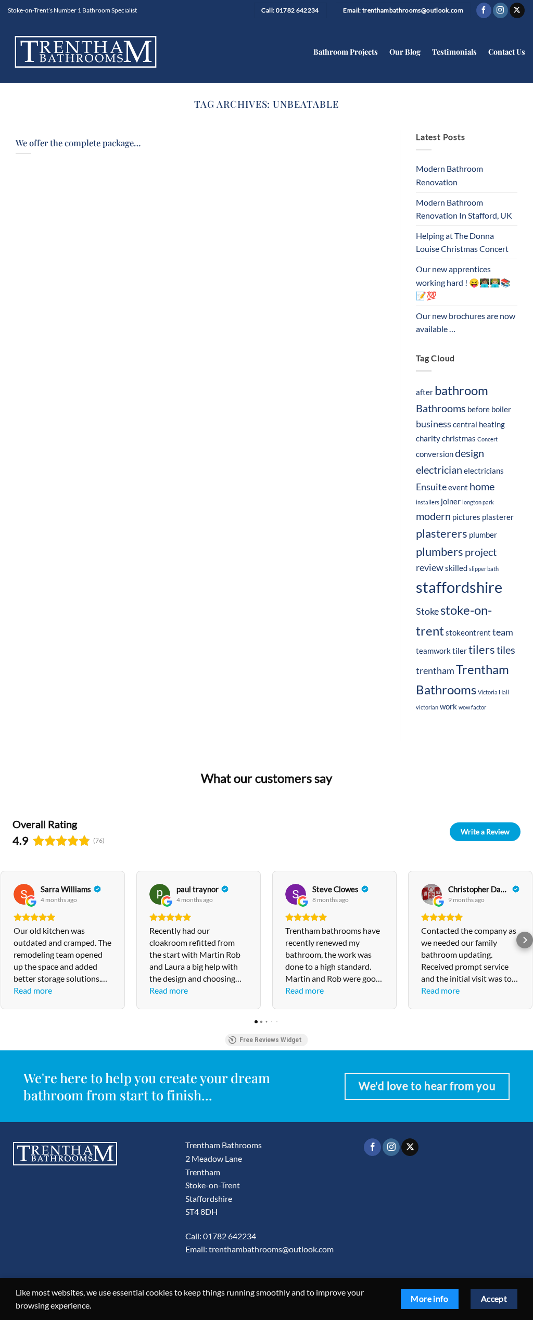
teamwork (433, 650)
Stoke (427, 611)
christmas (459, 438)
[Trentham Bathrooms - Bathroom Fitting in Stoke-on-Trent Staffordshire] (85, 52)
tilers (481, 649)
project (481, 551)
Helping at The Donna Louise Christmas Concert (462, 242)
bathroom (461, 390)
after (424, 392)
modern (433, 516)
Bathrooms (441, 408)
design (469, 453)
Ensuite (431, 486)
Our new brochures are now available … (465, 322)
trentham (435, 670)
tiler (459, 650)
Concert (487, 439)
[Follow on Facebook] (483, 10)
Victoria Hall (493, 692)
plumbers (439, 552)
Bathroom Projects (345, 51)
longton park (478, 502)
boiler (501, 409)
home (481, 486)
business (433, 423)
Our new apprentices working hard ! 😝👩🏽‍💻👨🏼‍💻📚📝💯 (463, 282)
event (458, 487)
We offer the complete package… (78, 142)
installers (427, 502)
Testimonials (454, 51)
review (429, 567)
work (448, 706)
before (478, 409)
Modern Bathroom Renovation (449, 175)
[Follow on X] (517, 10)
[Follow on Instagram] (500, 10)
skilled (456, 568)
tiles (506, 649)
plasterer (498, 517)
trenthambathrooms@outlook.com (271, 1249)
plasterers (441, 533)
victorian (427, 707)
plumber (483, 534)
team (502, 632)
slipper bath (484, 568)
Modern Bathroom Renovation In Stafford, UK (464, 209)
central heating (479, 424)
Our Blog (405, 51)
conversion (434, 454)
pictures (466, 517)
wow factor (472, 707)
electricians (484, 470)
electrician (439, 469)
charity (428, 438)
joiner (451, 501)
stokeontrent (468, 632)
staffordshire (459, 587)
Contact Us (506, 51)
